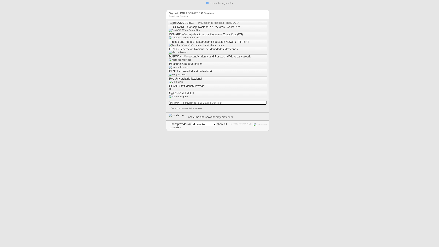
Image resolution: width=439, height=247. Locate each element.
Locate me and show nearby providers (210, 117)
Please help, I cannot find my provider (186, 108)
